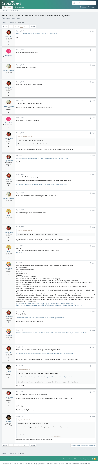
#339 (93, 392)
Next (32, 26)
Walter (9, 215)
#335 (93, 311)
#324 (93, 82)
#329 (93, 174)
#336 (93, 330)
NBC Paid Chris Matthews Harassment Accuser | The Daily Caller (36, 34)
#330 (93, 193)
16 (18, 26)
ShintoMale (8, 55)
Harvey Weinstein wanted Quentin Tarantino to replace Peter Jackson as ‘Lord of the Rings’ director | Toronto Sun (51, 333)
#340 (93, 416)
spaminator (8, 268)
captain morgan (8, 70)
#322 (93, 50)
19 (27, 26)
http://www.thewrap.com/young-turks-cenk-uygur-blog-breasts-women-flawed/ (41, 184)
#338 (93, 366)
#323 (93, 65)
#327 (93, 133)
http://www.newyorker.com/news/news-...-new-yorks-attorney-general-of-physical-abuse (44, 353)
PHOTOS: (19, 252)
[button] (25, 7)
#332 (93, 227)
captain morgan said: (24, 136)
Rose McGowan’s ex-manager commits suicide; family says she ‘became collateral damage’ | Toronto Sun (49, 305)
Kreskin (8, 371)
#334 (93, 263)
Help (84, 459)
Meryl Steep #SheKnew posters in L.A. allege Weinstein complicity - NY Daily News (42, 158)
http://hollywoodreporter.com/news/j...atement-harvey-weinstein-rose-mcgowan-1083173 (44, 303)
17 (21, 26)
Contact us (59, 459)
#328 (93, 155)
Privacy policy (78, 459)
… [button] (12, 26)
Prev (5, 26)
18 (24, 26)
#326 (93, 118)
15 (15, 26)
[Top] (92, 458)
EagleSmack (6, 18)
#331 (93, 210)
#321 (93, 31)
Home (89, 459)
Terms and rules (68, 459)
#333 (93, 246)
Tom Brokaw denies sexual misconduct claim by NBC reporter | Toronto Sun (40, 317)
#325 (93, 101)
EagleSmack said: (23, 369)
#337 (93, 347)
